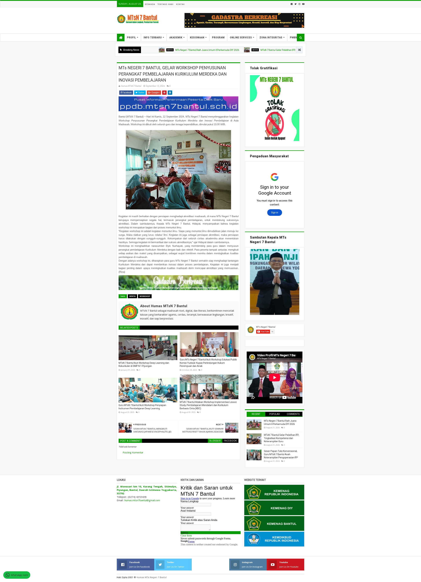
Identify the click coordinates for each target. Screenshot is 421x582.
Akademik (175, 37)
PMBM (294, 37)
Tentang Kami (166, 4)
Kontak (180, 4)
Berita (144, 50)
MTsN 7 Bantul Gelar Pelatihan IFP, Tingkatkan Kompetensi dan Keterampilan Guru (277, 50)
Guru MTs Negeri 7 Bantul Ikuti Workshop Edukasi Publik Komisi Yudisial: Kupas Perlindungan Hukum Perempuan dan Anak (208, 362)
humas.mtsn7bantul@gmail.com (142, 500)
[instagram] (299, 4)
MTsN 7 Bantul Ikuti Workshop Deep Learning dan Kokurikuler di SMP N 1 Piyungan (144, 364)
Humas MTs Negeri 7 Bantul (152, 577)
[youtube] (303, 4)
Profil (131, 37)
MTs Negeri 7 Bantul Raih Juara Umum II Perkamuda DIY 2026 (181, 50)
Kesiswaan (197, 37)
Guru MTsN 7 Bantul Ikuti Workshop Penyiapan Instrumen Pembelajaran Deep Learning (142, 407)
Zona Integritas (271, 37)
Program (218, 37)
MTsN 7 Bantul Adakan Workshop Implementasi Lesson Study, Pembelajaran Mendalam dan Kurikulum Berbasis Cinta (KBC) (208, 405)
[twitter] (295, 4)
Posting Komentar (133, 452)
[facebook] (291, 4)
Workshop (145, 296)
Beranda (150, 4)
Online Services (241, 37)
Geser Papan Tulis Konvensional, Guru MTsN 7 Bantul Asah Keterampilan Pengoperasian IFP (281, 454)
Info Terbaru (153, 37)
